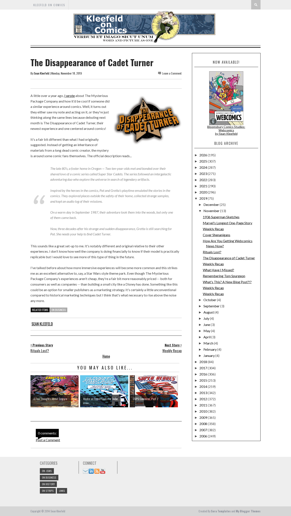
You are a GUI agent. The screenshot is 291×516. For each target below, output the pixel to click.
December (211, 204)
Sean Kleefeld (41, 73)
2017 (203, 368)
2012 (203, 399)
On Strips (48, 491)
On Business (59, 310)
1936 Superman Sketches (221, 217)
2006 (203, 436)
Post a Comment (48, 440)
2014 (203, 386)
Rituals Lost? (212, 252)
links (62, 491)
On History (48, 484)
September (211, 306)
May (207, 331)
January (209, 355)
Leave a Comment (172, 73)
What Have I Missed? (218, 270)
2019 (203, 198)
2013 (203, 393)
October (210, 300)
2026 (203, 155)
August (209, 312)
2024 (203, 167)
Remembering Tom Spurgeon (224, 276)
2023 (203, 174)
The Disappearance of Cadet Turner (229, 258)
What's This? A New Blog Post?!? (227, 282)
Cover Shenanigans (216, 235)
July (206, 318)
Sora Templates (221, 511)
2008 (203, 424)
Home (106, 356)
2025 (203, 161)
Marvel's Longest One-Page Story (227, 223)
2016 (203, 374)
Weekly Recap (213, 229)
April (207, 337)
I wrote (69, 96)
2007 (203, 430)
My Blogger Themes (248, 511)
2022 (203, 180)
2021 (203, 186)
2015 (203, 380)
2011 (203, 405)
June (207, 324)
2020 (203, 192)
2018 (203, 362)
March (208, 343)
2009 (203, 417)
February (210, 349)
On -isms (47, 471)
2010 (203, 411)
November (211, 211)
